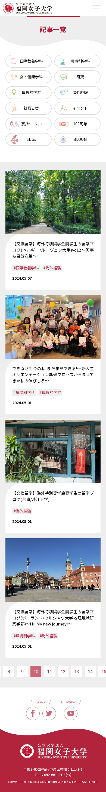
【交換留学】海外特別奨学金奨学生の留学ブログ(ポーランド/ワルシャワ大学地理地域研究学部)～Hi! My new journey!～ (53, 618)
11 (49, 671)
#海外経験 (52, 267)
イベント (80, 108)
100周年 (80, 123)
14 (90, 671)
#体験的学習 (50, 392)
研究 (80, 76)
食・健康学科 (31, 76)
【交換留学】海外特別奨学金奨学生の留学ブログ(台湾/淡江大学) (53, 496)
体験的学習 (31, 92)
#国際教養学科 (26, 267)
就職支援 (31, 108)
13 (76, 671)
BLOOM (80, 139)
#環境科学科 (24, 392)
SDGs (31, 139)
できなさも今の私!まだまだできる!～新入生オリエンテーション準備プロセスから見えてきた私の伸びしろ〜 (53, 374)
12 (63, 671)
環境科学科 (80, 61)
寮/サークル (31, 123)
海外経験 (80, 92)
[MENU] (96, 8)
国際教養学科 (31, 61)
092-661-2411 (55, 774)
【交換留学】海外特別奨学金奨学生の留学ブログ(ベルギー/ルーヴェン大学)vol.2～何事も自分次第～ (53, 250)
